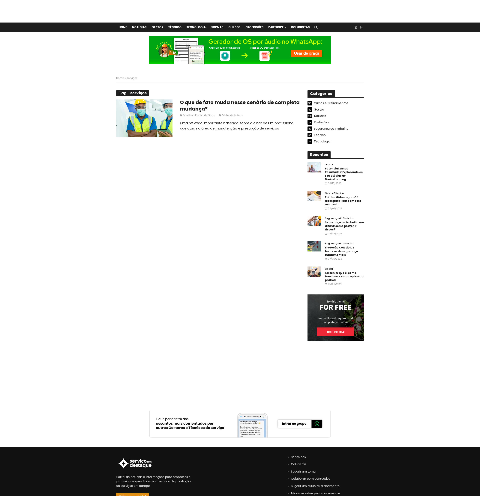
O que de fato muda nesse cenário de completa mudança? (240, 105)
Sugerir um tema (303, 471)
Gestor (157, 27)
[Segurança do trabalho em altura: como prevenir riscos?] (314, 221)
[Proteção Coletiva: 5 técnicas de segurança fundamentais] (314, 246)
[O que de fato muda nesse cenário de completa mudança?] (144, 118)
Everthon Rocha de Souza (199, 115)
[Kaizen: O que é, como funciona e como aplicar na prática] (314, 271)
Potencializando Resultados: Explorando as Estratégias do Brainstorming (344, 174)
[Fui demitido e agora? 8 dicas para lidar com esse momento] (314, 196)
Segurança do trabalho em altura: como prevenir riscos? (344, 226)
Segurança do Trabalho (339, 218)
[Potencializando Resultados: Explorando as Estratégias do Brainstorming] (314, 167)
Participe (276, 27)
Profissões (254, 27)
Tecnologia (196, 27)
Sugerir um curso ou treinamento (315, 486)
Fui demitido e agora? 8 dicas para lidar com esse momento (343, 201)
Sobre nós (298, 457)
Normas (217, 27)
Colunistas (300, 27)
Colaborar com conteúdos (310, 478)
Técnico (175, 27)
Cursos (234, 27)
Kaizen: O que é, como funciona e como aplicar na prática (344, 276)
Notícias (139, 27)
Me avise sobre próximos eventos (315, 493)
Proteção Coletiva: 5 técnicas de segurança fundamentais (341, 251)
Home (123, 27)
